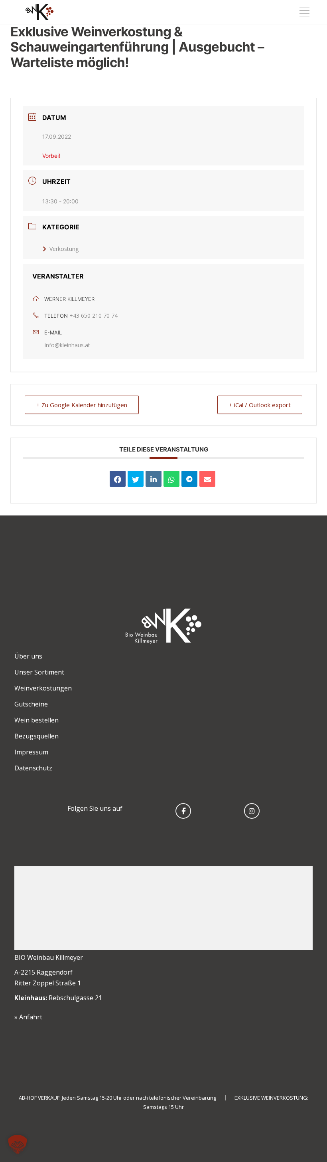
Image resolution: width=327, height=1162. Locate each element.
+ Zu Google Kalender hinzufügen (81, 405)
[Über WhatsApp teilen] (171, 479)
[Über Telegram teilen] (189, 479)
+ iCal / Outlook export (260, 405)
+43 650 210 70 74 (93, 315)
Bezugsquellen (36, 736)
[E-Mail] (207, 479)
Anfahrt (30, 1017)
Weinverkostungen (43, 688)
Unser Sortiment (39, 672)
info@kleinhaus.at (67, 345)
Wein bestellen (36, 720)
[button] (17, 1144)
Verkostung (64, 249)
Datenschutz (33, 768)
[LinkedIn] (154, 479)
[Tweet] (136, 479)
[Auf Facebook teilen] (118, 479)
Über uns (28, 656)
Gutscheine (31, 704)
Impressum (31, 752)
